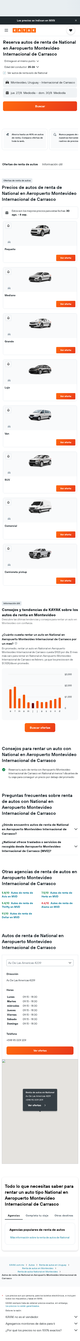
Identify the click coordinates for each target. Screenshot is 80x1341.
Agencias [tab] (14, 1215)
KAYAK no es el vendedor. (22, 1317)
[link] (40, 727)
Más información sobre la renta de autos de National (39, 1237)
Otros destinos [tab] (64, 1215)
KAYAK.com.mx (16, 1264)
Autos (32, 1264)
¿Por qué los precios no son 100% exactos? (34, 1330)
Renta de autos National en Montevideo (38, 1271)
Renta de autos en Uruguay (52, 1264)
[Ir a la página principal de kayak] (24, 30)
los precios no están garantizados (22, 1306)
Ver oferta (65, 257)
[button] (76, 20)
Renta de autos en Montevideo (37, 1268)
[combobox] (22, 61)
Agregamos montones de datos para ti (30, 1323)
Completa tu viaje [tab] (37, 1215)
